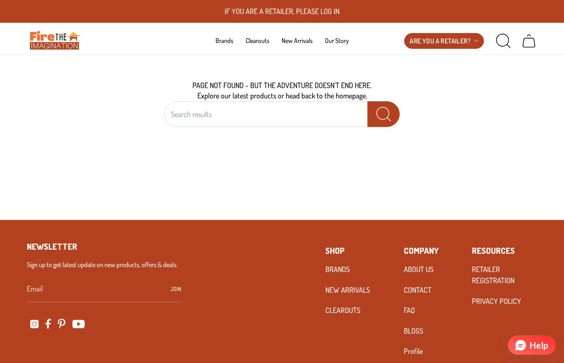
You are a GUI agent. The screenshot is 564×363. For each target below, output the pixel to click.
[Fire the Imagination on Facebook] (48, 324)
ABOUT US (419, 269)
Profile (413, 351)
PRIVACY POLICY (496, 301)
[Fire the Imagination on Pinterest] (62, 324)
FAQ (409, 310)
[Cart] (529, 41)
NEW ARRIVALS (347, 289)
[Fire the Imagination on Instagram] (34, 324)
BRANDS (337, 269)
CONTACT (417, 289)
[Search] (383, 114)
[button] (224, 40)
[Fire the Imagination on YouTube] (78, 324)
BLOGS (413, 330)
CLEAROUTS (342, 310)
